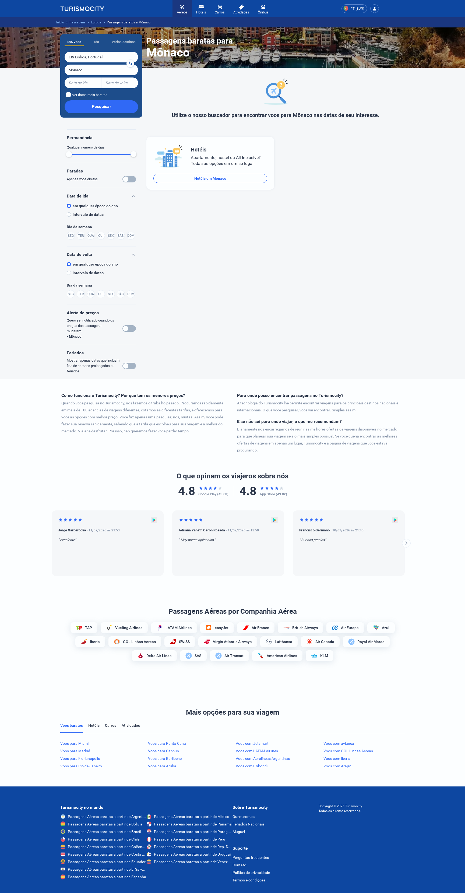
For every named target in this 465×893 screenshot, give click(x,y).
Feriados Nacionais (248, 824)
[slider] (69, 154)
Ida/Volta (74, 42)
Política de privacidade (251, 872)
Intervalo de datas (88, 214)
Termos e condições (248, 880)
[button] (374, 8)
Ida (96, 42)
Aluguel (238, 832)
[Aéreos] (82, 8)
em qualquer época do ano (95, 206)
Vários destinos (124, 42)
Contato (239, 865)
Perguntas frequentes (250, 857)
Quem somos (243, 816)
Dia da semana (79, 227)
